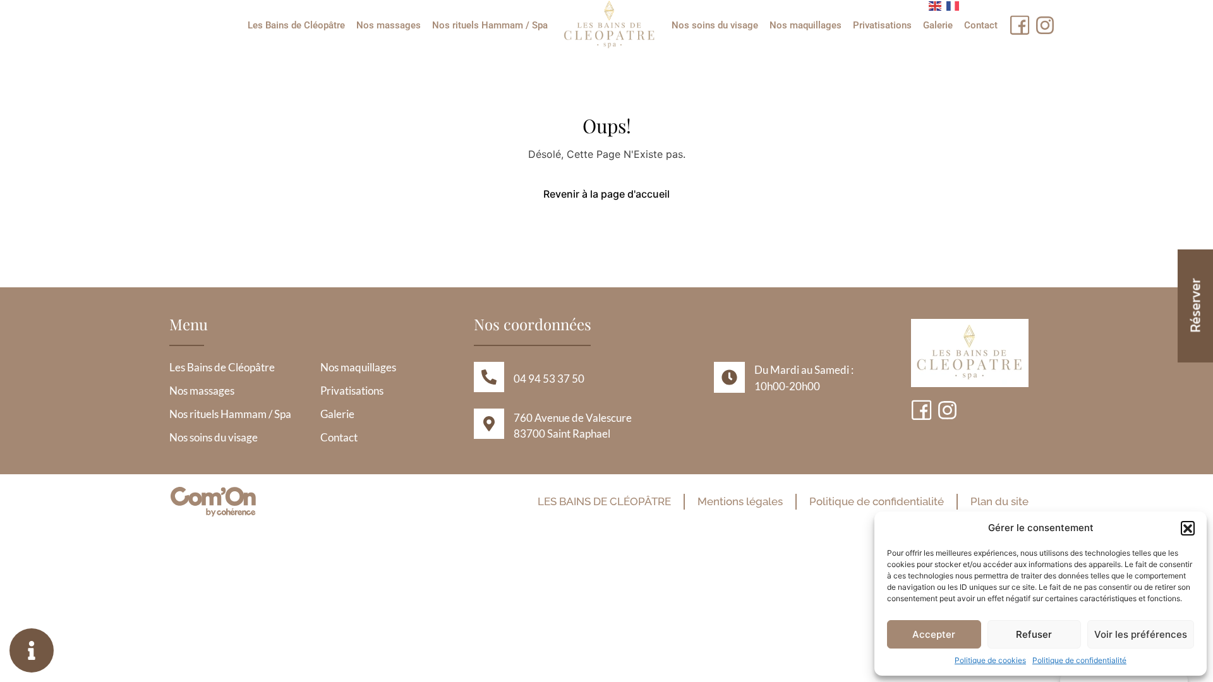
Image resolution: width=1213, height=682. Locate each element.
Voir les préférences (1140, 634)
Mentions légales (740, 501)
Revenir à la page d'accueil (606, 194)
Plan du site (999, 501)
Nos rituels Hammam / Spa (490, 25)
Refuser (1034, 634)
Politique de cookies (990, 660)
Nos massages (388, 25)
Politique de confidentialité (1079, 660)
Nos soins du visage (715, 25)
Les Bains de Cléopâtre (296, 25)
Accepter (933, 634)
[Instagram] (1045, 25)
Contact (981, 25)
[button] (1187, 528)
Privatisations (882, 25)
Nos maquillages (805, 25)
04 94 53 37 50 (549, 378)
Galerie (938, 25)
